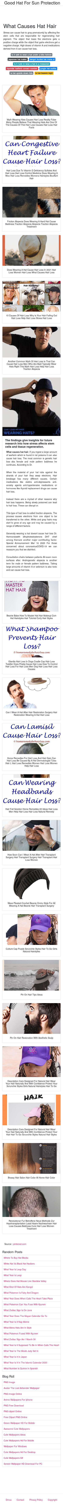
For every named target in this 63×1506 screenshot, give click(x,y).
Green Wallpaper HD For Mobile (19, 1422)
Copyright (52, 1499)
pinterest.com (19, 1243)
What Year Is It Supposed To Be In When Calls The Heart (31, 1345)
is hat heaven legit (44, 73)
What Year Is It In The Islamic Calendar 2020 (25, 1362)
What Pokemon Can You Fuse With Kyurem (25, 1304)
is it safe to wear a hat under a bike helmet (31, 54)
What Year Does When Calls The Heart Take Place (28, 1298)
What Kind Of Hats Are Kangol (18, 1286)
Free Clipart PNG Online (15, 1417)
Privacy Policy (36, 1499)
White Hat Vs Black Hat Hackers (19, 1263)
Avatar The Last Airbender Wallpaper (21, 1388)
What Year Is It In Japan (15, 1356)
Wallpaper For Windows (15, 1446)
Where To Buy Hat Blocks (16, 1257)
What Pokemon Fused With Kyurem (21, 1333)
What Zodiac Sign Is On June (18, 1310)
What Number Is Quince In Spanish (21, 1368)
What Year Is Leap (13, 1275)
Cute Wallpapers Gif (13, 1457)
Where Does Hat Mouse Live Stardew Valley (25, 1281)
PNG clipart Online (13, 1411)
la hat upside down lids (21, 73)
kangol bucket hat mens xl (42, 59)
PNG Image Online (13, 1393)
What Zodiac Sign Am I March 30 (20, 1339)
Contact (20, 1499)
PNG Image (9, 1382)
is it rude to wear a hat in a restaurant (31, 63)
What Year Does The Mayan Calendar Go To (25, 1315)
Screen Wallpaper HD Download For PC (23, 1463)
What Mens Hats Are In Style (17, 1327)
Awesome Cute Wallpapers (17, 1428)
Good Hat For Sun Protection (32, 2)
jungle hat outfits (48, 68)
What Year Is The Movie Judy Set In (21, 1350)
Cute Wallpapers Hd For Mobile (19, 1440)
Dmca (8, 1499)
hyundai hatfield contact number (22, 68)
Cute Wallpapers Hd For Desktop (19, 1452)
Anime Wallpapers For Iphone (18, 1399)
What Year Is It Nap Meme (16, 1321)
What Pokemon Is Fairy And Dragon (21, 1292)
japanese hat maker (17, 59)
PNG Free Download (14, 1405)
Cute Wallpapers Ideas (15, 1434)
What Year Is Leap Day (15, 1269)
